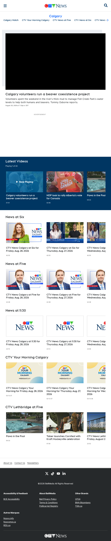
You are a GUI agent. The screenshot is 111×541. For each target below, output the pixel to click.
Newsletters (33, 463)
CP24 (77, 499)
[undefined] (24, 187)
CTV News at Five (62, 20)
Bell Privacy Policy (48, 499)
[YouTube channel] (58, 473)
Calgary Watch (10, 20)
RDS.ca (6, 525)
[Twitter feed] (47, 473)
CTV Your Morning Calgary (35, 20)
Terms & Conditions (48, 502)
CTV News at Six (82, 20)
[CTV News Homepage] (55, 6)
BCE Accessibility (11, 499)
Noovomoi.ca (9, 522)
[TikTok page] (52, 473)
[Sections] (5, 6)
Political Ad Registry (48, 506)
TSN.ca (78, 506)
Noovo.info (8, 518)
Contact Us (19, 463)
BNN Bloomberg (82, 502)
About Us (7, 463)
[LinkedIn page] (64, 473)
